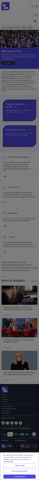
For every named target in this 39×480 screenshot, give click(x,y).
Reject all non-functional (19, 471)
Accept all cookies (19, 476)
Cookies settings (20, 465)
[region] (19, 466)
